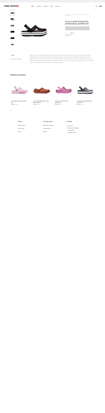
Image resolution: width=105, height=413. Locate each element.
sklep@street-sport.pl (72, 132)
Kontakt (19, 131)
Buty (75, 14)
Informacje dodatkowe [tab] (16, 59)
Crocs (69, 35)
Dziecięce (45, 6)
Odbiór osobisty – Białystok (48, 125)
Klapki (77, 14)
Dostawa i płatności (21, 125)
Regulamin (45, 131)
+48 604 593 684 (71, 130)
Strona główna (67, 14)
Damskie (39, 6)
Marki (51, 6)
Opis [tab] (13, 55)
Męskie (32, 6)
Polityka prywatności (47, 128)
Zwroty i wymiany (21, 128)
